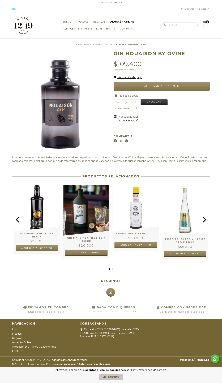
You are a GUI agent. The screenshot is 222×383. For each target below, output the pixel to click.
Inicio (67, 21)
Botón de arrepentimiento (94, 364)
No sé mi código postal (125, 108)
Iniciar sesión (203, 8)
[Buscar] (164, 24)
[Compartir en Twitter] (121, 141)
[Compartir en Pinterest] (126, 141)
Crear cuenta (187, 8)
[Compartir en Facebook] (115, 141)
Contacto (127, 28)
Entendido (111, 377)
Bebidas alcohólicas (93, 44)
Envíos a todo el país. (111, 2)
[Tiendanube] (195, 361)
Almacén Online (122, 21)
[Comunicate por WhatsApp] (215, 358)
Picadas (82, 21)
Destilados (110, 44)
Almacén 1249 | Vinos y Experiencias (89, 28)
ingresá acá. (68, 364)
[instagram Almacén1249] (110, 292)
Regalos (99, 21)
